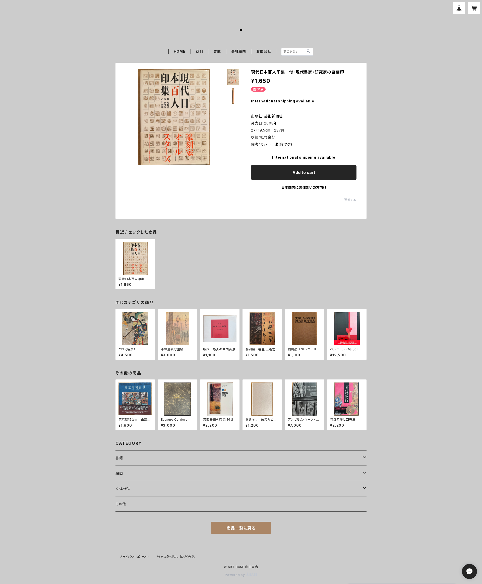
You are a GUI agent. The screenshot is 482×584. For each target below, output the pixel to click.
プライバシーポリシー (134, 557)
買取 (217, 51)
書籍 (119, 458)
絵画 (119, 473)
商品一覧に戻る (241, 528)
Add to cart (303, 172)
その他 (120, 504)
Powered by (235, 575)
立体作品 (122, 488)
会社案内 (238, 51)
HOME (180, 51)
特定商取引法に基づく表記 (176, 557)
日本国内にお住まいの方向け (303, 187)
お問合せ (263, 51)
